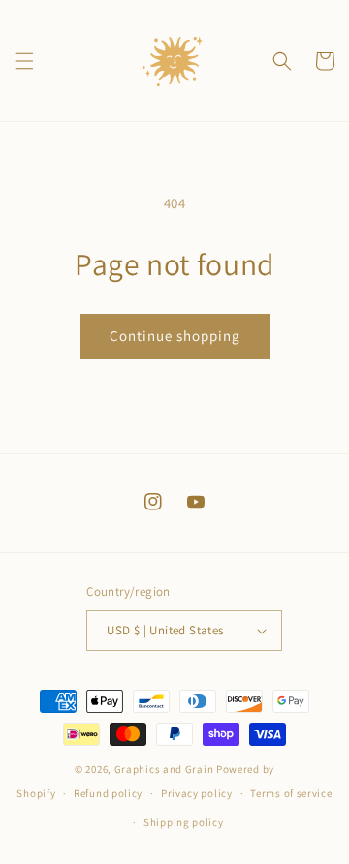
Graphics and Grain (164, 769)
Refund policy (108, 793)
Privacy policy (197, 793)
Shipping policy (183, 822)
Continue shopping (175, 335)
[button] (24, 61)
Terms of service (291, 793)
